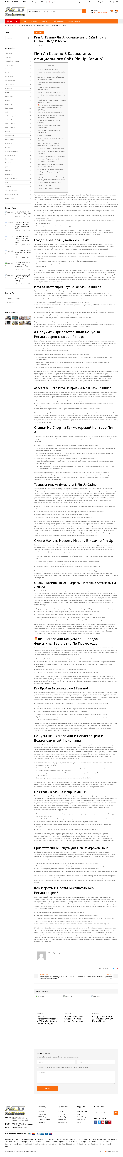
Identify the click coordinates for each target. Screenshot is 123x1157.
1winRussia (8, 73)
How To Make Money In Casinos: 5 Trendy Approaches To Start (22, 264)
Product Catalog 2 (74, 21)
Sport (7, 182)
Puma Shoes (71, 1144)
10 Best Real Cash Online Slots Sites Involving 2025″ (23, 213)
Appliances (15, 25)
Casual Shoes (22, 1144)
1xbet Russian (9, 84)
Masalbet (8, 147)
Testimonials (42, 1114)
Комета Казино (10, 198)
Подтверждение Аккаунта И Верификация (51, 177)
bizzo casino (9, 108)
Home (24, 21)
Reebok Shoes (81, 1144)
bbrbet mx (8, 104)
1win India (8, 57)
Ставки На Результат (44, 135)
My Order (61, 1111)
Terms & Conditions (44, 1120)
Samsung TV (24, 1142)
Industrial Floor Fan (62, 1139)
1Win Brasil (8, 53)
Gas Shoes (62, 1144)
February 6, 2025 (20, 231)
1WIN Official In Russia (12, 61)
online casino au (10, 155)
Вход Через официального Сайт (48, 69)
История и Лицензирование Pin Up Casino (51, 156)
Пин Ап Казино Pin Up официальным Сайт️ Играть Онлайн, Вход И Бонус (70, 39)
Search (84, 11)
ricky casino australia (11, 178)
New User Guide (82, 1111)
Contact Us (41, 1122)
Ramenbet (8, 175)
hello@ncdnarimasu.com (19, 1128)
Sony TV (15, 1142)
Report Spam (81, 1120)
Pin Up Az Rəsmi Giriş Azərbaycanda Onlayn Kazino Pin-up (102, 1018)
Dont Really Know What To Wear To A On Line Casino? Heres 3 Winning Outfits (22, 225)
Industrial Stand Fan (84, 1139)
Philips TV (64, 1142)
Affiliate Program (43, 1117)
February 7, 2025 (20, 216)
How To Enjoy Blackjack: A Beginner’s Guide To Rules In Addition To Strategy (22, 278)
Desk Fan (51, 1139)
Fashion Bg (8, 131)
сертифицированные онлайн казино (51, 282)
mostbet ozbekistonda (12, 151)
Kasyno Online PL (10, 139)
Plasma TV (95, 1142)
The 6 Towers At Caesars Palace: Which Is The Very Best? (23, 252)
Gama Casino (9, 135)
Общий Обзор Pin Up (44, 185)
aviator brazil (9, 96)
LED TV (81, 1142)
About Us (34, 21)
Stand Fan (73, 1139)
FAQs (79, 1122)
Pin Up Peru (9, 163)
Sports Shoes (32, 1144)
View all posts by (54, 953)
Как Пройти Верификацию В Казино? (49, 112)
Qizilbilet (7, 171)
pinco (7, 167)
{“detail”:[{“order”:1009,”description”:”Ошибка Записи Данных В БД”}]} (48, 1020)
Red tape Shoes (105, 1144)
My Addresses (62, 1120)
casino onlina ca (10, 120)
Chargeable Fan (112, 1139)
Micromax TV (73, 1142)
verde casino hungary (12, 194)
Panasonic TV (39, 1142)
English (52, 2)
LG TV (31, 1142)
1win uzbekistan (10, 69)
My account (44, 21)
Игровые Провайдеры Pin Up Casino (49, 182)
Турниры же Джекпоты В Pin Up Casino (50, 92)
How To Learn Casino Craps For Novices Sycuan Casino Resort (74, 1018)
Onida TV (48, 1142)
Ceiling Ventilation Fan (99, 1139)
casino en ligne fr (10, 116)
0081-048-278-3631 (101, 12)
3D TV (102, 1142)
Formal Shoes (42, 1144)
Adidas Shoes (53, 1144)
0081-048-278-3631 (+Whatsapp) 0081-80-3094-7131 (22, 1124)
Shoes (15, 1144)
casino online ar (10, 124)
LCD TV (87, 1142)
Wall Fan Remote (18, 1150)
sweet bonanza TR (11, 190)
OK (116, 1113)
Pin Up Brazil (9, 159)
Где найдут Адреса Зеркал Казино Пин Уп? (51, 180)
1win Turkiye (9, 65)
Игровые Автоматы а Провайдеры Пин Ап (51, 148)
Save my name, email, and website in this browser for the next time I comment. (63, 1067)
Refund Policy (81, 1117)
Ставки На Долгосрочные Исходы (48, 188)
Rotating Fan (42, 1139)
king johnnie (9, 143)
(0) (39, 45)
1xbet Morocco (10, 81)
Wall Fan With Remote (29, 1139)
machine (9, 298)
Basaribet (8, 100)
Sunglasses (8, 186)
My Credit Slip (62, 1117)
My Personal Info (63, 1122)
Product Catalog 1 (58, 21)
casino (7, 112)
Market (18, 298)
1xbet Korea (9, 77)
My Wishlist (61, 1114)
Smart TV (108, 1142)
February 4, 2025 (20, 283)
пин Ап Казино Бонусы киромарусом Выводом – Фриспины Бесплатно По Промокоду (50, 107)
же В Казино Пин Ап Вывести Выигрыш (50, 169)
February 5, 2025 (20, 245)
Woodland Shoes (93, 1144)
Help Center (81, 1114)
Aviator (7, 92)
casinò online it (10, 128)
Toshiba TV (56, 1142)
